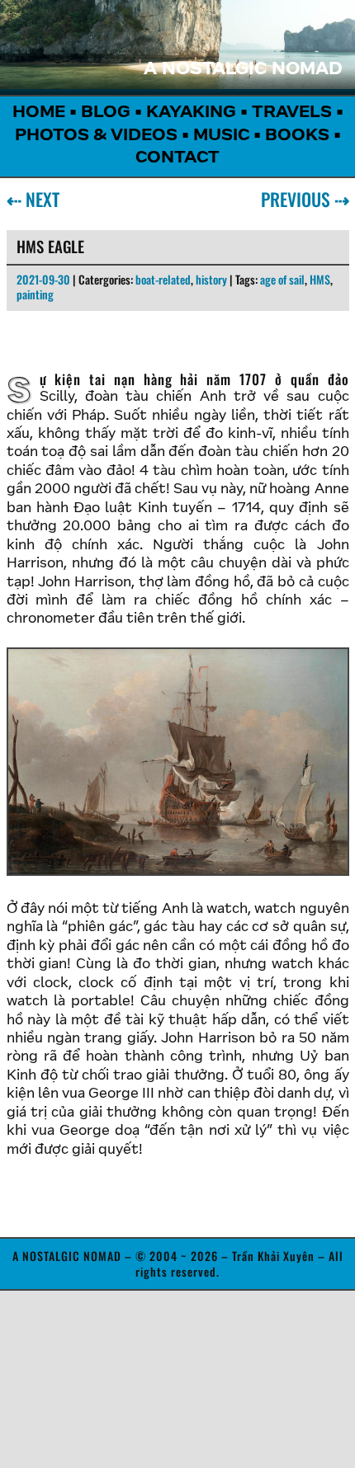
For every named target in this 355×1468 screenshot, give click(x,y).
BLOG (105, 113)
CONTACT (177, 158)
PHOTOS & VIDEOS (96, 136)
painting (35, 294)
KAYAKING (191, 113)
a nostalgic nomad (243, 70)
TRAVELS (292, 113)
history (211, 279)
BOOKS (297, 136)
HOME (38, 113)
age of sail (282, 279)
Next (39, 199)
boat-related (163, 279)
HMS (320, 279)
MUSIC (221, 136)
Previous (298, 199)
